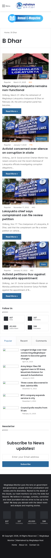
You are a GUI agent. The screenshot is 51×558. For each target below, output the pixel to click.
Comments (41, 340)
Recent (23, 340)
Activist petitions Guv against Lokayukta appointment (23, 276)
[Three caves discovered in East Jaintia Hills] (11, 386)
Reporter (7, 82)
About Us (23, 545)
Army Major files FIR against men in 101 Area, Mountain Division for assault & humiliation (33, 371)
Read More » (12, 111)
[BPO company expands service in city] (11, 399)
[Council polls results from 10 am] (11, 411)
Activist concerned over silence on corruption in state (25, 151)
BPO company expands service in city (33, 397)
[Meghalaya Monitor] (25, 5)
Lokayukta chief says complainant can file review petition (22, 215)
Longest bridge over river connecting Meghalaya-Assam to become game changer (34, 354)
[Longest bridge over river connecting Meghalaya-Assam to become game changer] (11, 353)
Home (6, 32)
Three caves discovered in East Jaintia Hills (34, 384)
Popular (8, 340)
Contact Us (34, 545)
